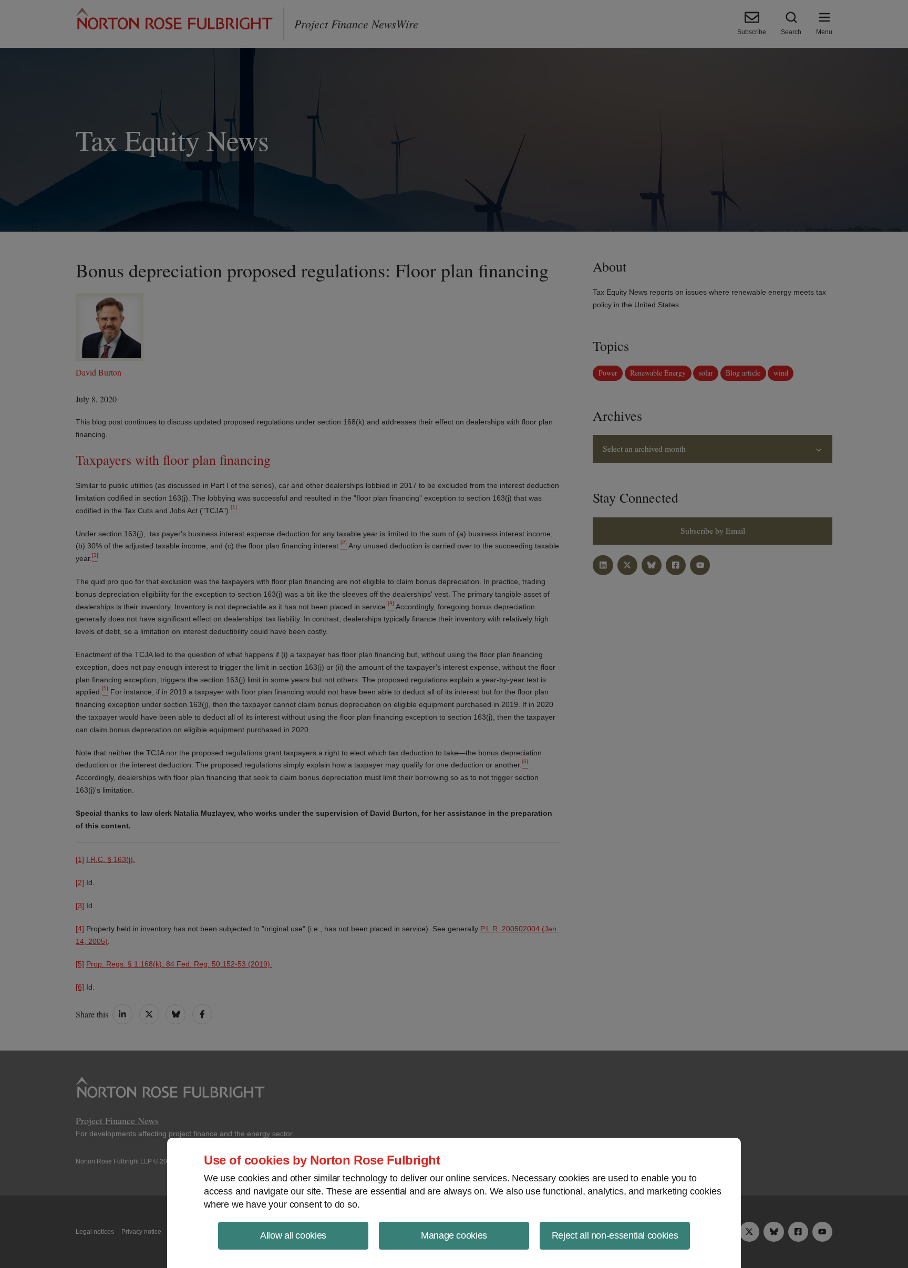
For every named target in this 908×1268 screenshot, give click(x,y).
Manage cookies (454, 1235)
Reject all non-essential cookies (615, 1235)
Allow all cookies (293, 1235)
